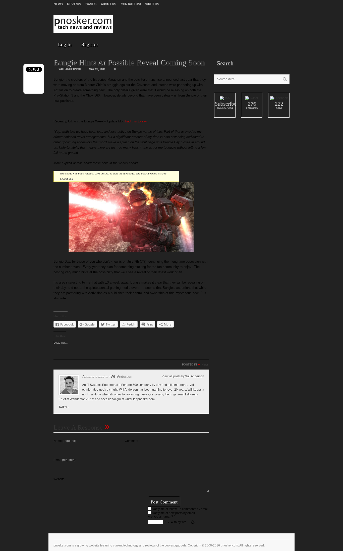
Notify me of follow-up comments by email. (180, 509)
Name (64, 441)
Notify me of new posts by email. (174, 513)
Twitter (63, 407)
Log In (65, 44)
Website (59, 479)
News (58, 4)
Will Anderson (121, 377)
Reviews (74, 4)
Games (90, 4)
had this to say (136, 121)
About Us (108, 4)
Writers (152, 4)
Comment (131, 441)
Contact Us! (131, 4)
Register (89, 44)
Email (64, 460)
